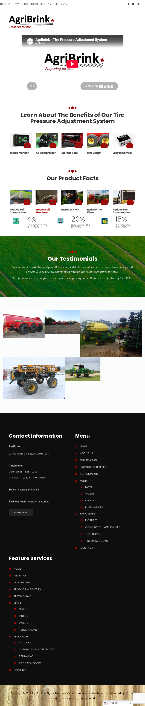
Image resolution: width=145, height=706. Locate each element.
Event (90, 500)
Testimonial (89, 474)
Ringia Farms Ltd (62, 323)
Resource (87, 514)
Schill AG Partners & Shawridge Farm (82, 370)
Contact (86, 548)
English (113, 702)
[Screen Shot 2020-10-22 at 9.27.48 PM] (72, 201)
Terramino (92, 534)
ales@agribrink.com (27, 489)
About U (86, 453)
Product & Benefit (93, 467)
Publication (94, 507)
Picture (91, 520)
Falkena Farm (23, 326)
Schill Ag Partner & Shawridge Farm (111, 342)
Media (84, 481)
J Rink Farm (33, 384)
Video (89, 493)
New (89, 487)
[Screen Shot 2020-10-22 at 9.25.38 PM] (72, 144)
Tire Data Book (96, 541)
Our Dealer (88, 460)
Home (83, 446)
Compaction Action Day (102, 527)
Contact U (20, 512)
